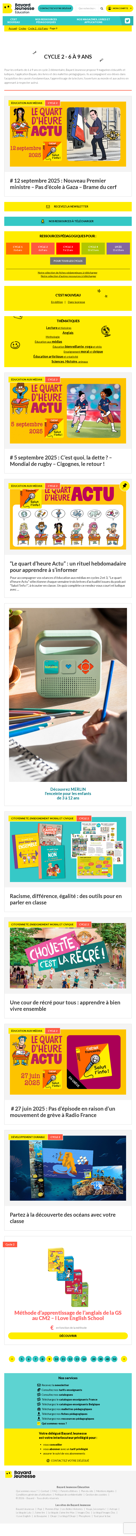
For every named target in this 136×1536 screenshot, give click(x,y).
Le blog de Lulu (23, 1512)
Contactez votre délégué (55, 8)
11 (63, 1359)
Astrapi (113, 1508)
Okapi (53, 1516)
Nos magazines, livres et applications (93, 21)
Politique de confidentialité (68, 1494)
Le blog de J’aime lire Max (61, 1512)
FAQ (54, 1490)
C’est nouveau (13, 21)
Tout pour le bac (102, 1516)
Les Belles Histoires (72, 1508)
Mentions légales (105, 1490)
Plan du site (87, 1490)
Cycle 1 (17, 248)
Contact (45, 1490)
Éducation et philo (77, 346)
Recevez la (55, 1385)
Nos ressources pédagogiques (46, 21)
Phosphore (84, 1516)
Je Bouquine (40, 1516)
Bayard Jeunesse (25, 1508)
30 (100, 1359)
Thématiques (68, 321)
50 (114, 1359)
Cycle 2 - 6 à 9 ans (38, 28)
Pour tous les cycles (68, 260)
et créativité (55, 356)
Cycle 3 (68, 248)
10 (56, 1359)
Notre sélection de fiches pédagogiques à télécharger (67, 272)
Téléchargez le (69, 1399)
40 (107, 1359)
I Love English (23, 1516)
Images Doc (83, 1512)
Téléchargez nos (67, 1409)
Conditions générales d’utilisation (34, 1494)
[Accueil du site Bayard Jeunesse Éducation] (18, 8)
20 (93, 1359)
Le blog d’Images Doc (104, 1512)
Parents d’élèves (69, 1490)
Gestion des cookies (96, 1494)
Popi (39, 1508)
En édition (57, 302)
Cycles (22, 28)
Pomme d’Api (52, 1508)
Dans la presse (76, 302)
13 (77, 1359)
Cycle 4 (93, 248)
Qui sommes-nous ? (26, 1490)
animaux (70, 361)
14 (84, 1359)
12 (70, 1359)
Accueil (13, 28)
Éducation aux (48, 342)
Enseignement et (83, 351)
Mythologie (53, 336)
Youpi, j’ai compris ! (96, 1508)
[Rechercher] (101, 8)
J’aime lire (40, 1512)
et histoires (58, 328)
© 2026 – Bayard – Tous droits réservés (37, 1498)
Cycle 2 (43, 248)
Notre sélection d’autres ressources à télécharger (68, 276)
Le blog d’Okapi (67, 1516)
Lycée (118, 248)
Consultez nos (62, 1389)
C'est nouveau (68, 295)
